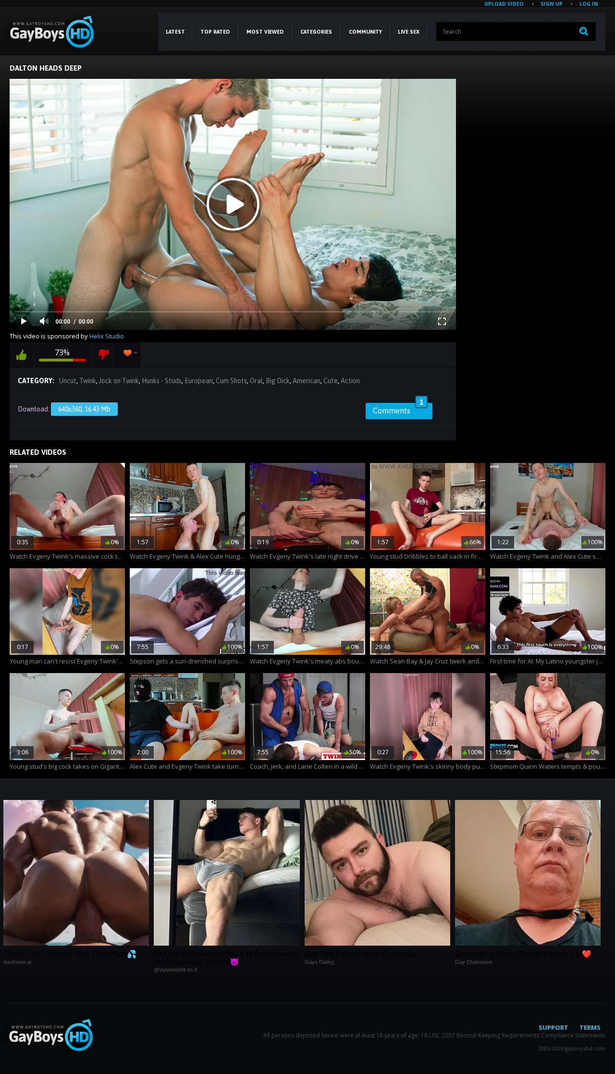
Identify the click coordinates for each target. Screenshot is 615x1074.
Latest (175, 32)
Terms (590, 1027)
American (306, 381)
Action (350, 381)
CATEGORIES (316, 32)
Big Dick (278, 381)
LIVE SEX (408, 32)
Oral (256, 381)
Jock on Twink (119, 381)
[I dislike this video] (103, 354)
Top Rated (215, 32)
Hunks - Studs (162, 381)
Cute (330, 381)
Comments (398, 409)
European (198, 381)
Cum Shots (231, 381)
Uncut (67, 381)
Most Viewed (264, 32)
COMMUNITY (365, 32)
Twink (87, 381)
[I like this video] (22, 354)
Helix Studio (106, 336)
